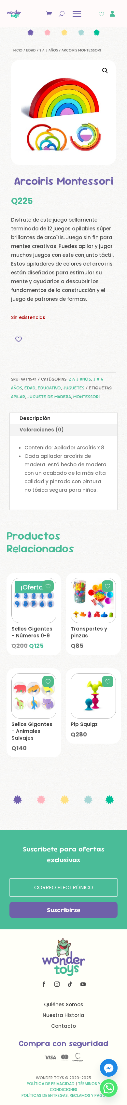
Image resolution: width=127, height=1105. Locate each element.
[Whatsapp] (109, 1088)
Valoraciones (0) (42, 429)
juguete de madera (49, 397)
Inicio (17, 50)
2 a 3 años (48, 50)
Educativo (49, 388)
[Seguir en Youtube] (83, 984)
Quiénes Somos (63, 1004)
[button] (105, 71)
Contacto (63, 1026)
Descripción (35, 418)
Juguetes (73, 388)
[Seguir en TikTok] (70, 984)
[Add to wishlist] (18, 339)
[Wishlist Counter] (101, 13)
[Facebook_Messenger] (109, 1068)
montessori (86, 397)
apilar (18, 397)
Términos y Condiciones (75, 1086)
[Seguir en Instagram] (57, 984)
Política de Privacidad (51, 1083)
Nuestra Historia (63, 1015)
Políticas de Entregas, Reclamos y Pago (63, 1095)
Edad (31, 50)
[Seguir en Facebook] (44, 984)
